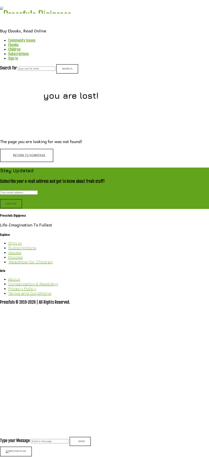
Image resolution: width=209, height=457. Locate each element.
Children (14, 49)
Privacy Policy (22, 288)
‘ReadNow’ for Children (30, 261)
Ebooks (13, 45)
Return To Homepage (29, 155)
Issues (14, 252)
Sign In (13, 58)
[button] (104, 376)
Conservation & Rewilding (33, 283)
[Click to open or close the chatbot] (16, 451)
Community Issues (22, 40)
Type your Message (15, 440)
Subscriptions (18, 54)
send (81, 441)
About (14, 279)
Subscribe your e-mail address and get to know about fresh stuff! (52, 181)
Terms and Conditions (29, 293)
